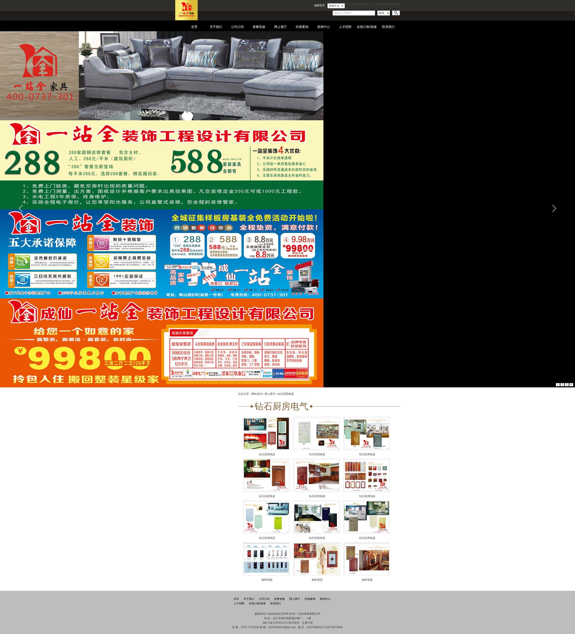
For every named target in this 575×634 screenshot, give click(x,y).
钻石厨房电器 (286, 393)
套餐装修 (259, 27)
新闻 (381, 13)
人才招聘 (345, 27)
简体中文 (334, 5)
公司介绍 (237, 27)
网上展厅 (280, 27)
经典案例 (302, 27)
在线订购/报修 (367, 27)
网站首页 (257, 393)
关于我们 (216, 27)
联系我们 (388, 27)
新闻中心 (323, 27)
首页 (194, 27)
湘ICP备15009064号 (275, 622)
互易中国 (307, 622)
